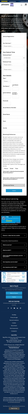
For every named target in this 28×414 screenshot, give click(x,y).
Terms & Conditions (14, 320)
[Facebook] (8, 308)
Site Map (14, 314)
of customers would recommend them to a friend (12, 219)
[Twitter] (11, 308)
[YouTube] (14, 308)
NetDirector (6, 406)
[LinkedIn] (17, 308)
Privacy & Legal (14, 317)
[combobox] (14, 46)
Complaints (14, 331)
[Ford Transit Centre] (12, 4)
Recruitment (14, 325)
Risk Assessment (14, 328)
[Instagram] (20, 308)
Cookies (14, 323)
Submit (14, 190)
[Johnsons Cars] (5, 5)
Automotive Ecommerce (18, 406)
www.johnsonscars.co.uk (14, 346)
